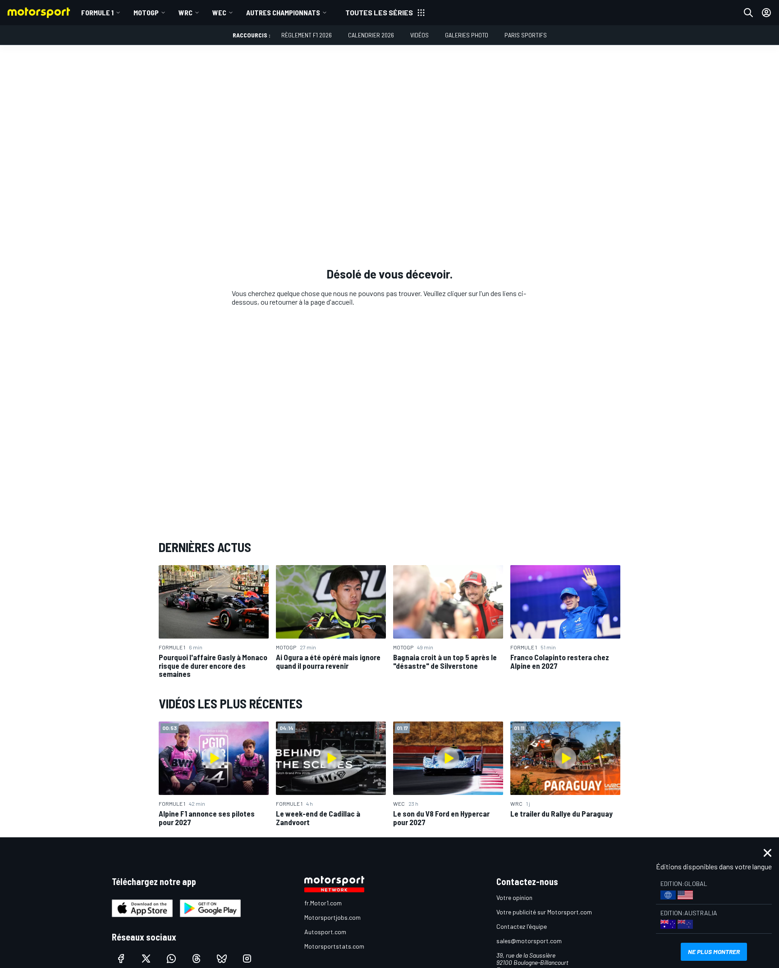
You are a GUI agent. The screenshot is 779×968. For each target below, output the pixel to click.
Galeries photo (466, 35)
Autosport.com (325, 932)
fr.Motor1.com (323, 903)
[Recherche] (748, 13)
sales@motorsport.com (529, 941)
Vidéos (419, 35)
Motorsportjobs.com (332, 917)
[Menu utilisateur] (766, 13)
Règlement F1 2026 (306, 35)
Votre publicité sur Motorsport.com (544, 912)
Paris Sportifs (525, 35)
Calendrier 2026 (371, 35)
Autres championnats (283, 12)
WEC (219, 12)
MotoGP (146, 12)
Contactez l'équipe (521, 926)
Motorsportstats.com (334, 946)
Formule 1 (97, 12)
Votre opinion (514, 897)
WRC (185, 12)
